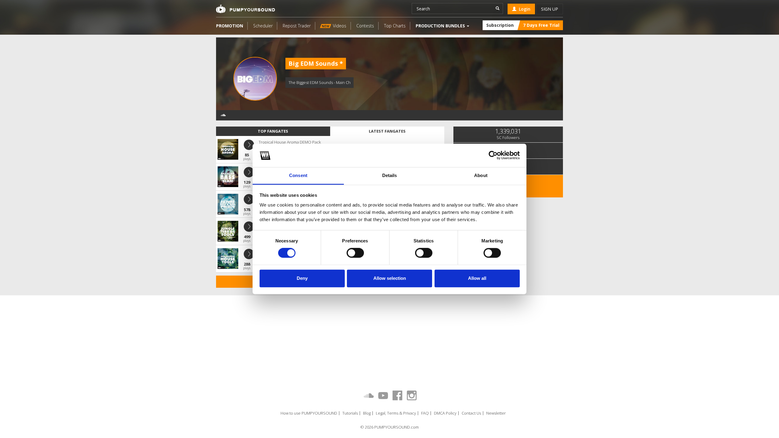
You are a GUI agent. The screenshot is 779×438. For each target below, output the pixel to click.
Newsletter (496, 413)
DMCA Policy (445, 413)
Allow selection (389, 278)
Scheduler (263, 26)
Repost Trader (297, 26)
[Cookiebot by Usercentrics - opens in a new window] (493, 155)
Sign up (549, 9)
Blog (367, 413)
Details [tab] (389, 175)
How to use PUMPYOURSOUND (309, 413)
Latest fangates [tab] (387, 131)
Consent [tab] (298, 175)
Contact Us (471, 413)
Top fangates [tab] (273, 131)
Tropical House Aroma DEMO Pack (290, 142)
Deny (302, 278)
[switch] (355, 253)
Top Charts (395, 26)
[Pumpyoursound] (245, 9)
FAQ (425, 413)
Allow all (477, 278)
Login (523, 9)
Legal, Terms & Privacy (396, 413)
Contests (365, 26)
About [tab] (480, 175)
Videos (334, 26)
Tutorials (350, 413)
